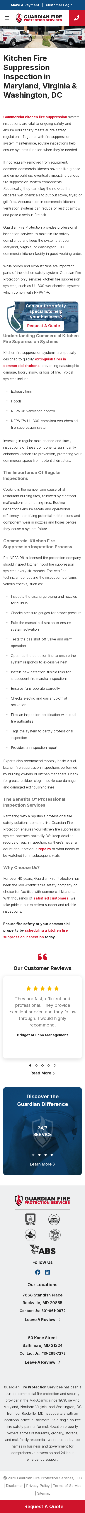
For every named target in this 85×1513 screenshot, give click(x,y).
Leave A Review (40, 1319)
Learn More (41, 1164)
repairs (44, 849)
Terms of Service (67, 1485)
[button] (30, 1064)
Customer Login (59, 5)
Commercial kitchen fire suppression (35, 117)
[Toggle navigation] (7, 18)
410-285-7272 (53, 1353)
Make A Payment (25, 5)
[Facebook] (38, 1273)
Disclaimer (14, 1485)
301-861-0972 (53, 1310)
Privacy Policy (38, 1485)
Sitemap (43, 1493)
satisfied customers (51, 898)
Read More (41, 1073)
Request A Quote (43, 325)
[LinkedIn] (47, 1273)
